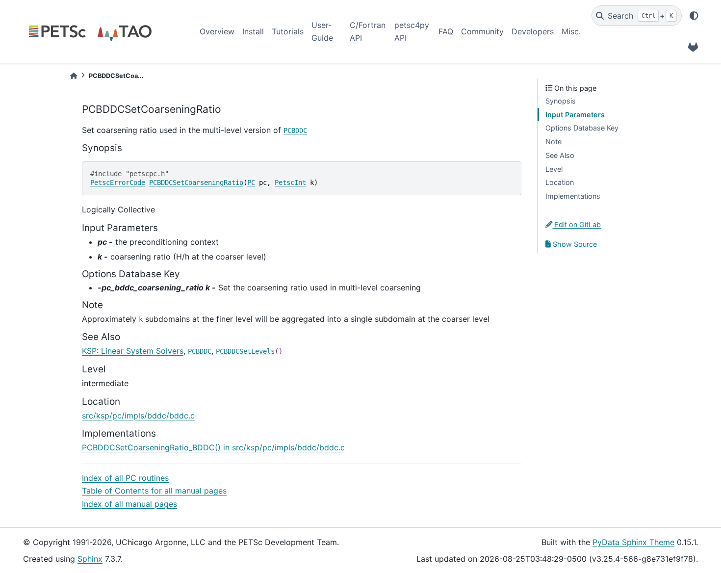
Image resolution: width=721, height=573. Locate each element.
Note (553, 141)
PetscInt (290, 182)
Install (253, 31)
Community (482, 31)
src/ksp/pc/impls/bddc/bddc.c (138, 415)
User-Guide (322, 31)
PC (251, 182)
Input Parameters (575, 114)
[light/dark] (694, 15)
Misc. (571, 31)
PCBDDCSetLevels (245, 351)
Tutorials (288, 31)
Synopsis (560, 101)
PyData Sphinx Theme (633, 542)
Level (554, 169)
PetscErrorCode (117, 182)
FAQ (445, 31)
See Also (559, 155)
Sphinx (90, 559)
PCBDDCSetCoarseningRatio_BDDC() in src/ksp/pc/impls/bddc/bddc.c (213, 447)
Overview (217, 31)
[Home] (73, 76)
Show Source (574, 244)
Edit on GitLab (576, 224)
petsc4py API (411, 31)
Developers (533, 31)
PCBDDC (295, 130)
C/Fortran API (368, 31)
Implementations (572, 196)
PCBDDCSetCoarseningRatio (196, 182)
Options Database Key (581, 128)
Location (559, 182)
